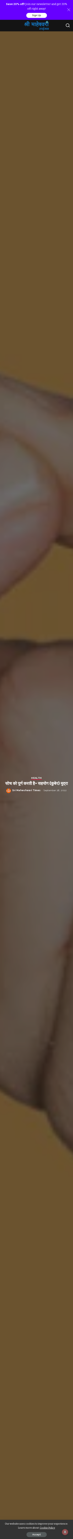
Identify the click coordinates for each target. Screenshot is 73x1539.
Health (36, 778)
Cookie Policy (47, 1527)
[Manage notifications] (65, 1532)
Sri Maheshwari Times (26, 790)
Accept (36, 1534)
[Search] (67, 25)
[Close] (69, 10)
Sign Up (36, 15)
